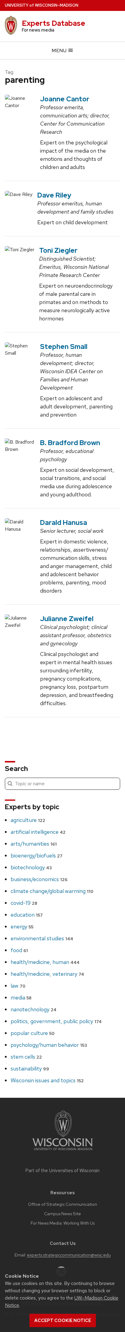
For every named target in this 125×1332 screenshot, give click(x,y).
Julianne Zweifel (66, 618)
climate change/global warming (52, 890)
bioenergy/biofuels (36, 855)
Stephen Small (63, 346)
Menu (60, 50)
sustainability (30, 1068)
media (21, 997)
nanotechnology (33, 1009)
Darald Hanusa (63, 522)
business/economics (39, 879)
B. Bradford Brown (70, 442)
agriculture (28, 819)
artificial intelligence (38, 831)
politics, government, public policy (56, 1021)
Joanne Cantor (64, 98)
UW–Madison (41, 5)
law (18, 985)
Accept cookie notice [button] (62, 1320)
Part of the (62, 1171)
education (27, 914)
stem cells (26, 1056)
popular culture (33, 1032)
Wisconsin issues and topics (47, 1080)
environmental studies (42, 938)
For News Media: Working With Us (63, 1223)
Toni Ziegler (58, 250)
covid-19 (24, 902)
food (19, 950)
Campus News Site (62, 1213)
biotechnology (31, 867)
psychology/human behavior (49, 1044)
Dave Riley (54, 195)
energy (22, 926)
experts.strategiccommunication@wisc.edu (69, 1255)
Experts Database (53, 23)
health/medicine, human (45, 961)
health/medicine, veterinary (47, 973)
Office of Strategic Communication (62, 1204)
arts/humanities (34, 843)
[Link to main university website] (62, 1151)
